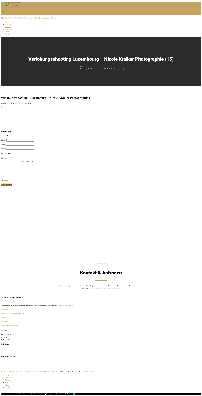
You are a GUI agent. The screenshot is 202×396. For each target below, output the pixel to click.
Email (3, 144)
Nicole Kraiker (89, 371)
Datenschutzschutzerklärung (10, 325)
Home (7, 22)
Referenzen (4, 321)
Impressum (4, 310)
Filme (7, 31)
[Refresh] (4, 158)
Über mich (8, 24)
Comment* (4, 180)
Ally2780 (18, 103)
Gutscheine (4, 318)
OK (74, 394)
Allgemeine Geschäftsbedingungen (12, 314)
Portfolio (8, 27)
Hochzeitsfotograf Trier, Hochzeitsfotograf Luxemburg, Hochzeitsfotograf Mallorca (29, 371)
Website (3, 148)
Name (3, 140)
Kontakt (7, 34)
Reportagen (9, 29)
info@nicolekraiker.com (65, 306)
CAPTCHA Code (26, 162)
